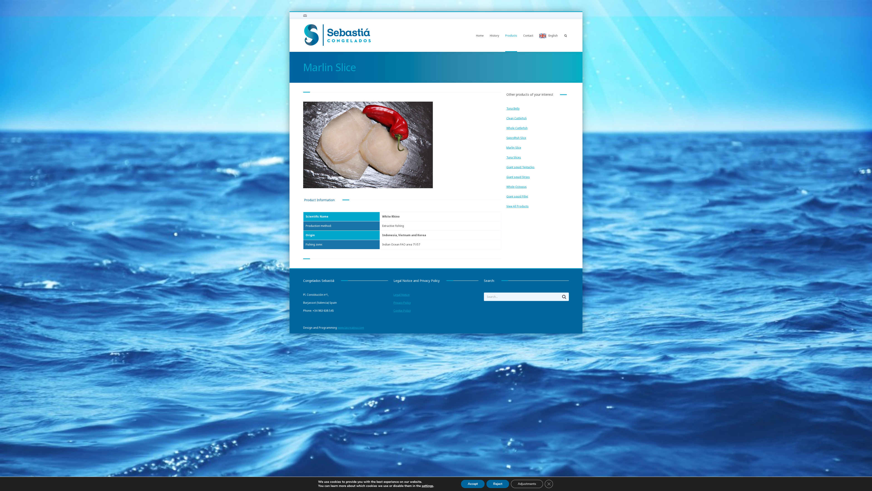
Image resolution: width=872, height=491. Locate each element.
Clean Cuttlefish (516, 118)
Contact (528, 36)
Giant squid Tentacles (520, 167)
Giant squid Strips (518, 177)
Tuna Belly (513, 108)
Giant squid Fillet (517, 196)
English (553, 36)
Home (480, 36)
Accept (473, 484)
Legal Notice (402, 295)
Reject (497, 484)
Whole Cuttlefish (517, 128)
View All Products (517, 206)
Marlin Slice (513, 148)
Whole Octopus (516, 187)
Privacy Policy (402, 303)
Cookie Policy (402, 311)
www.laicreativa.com (351, 328)
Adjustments (527, 484)
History (494, 36)
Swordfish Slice (516, 138)
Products (511, 36)
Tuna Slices (513, 157)
